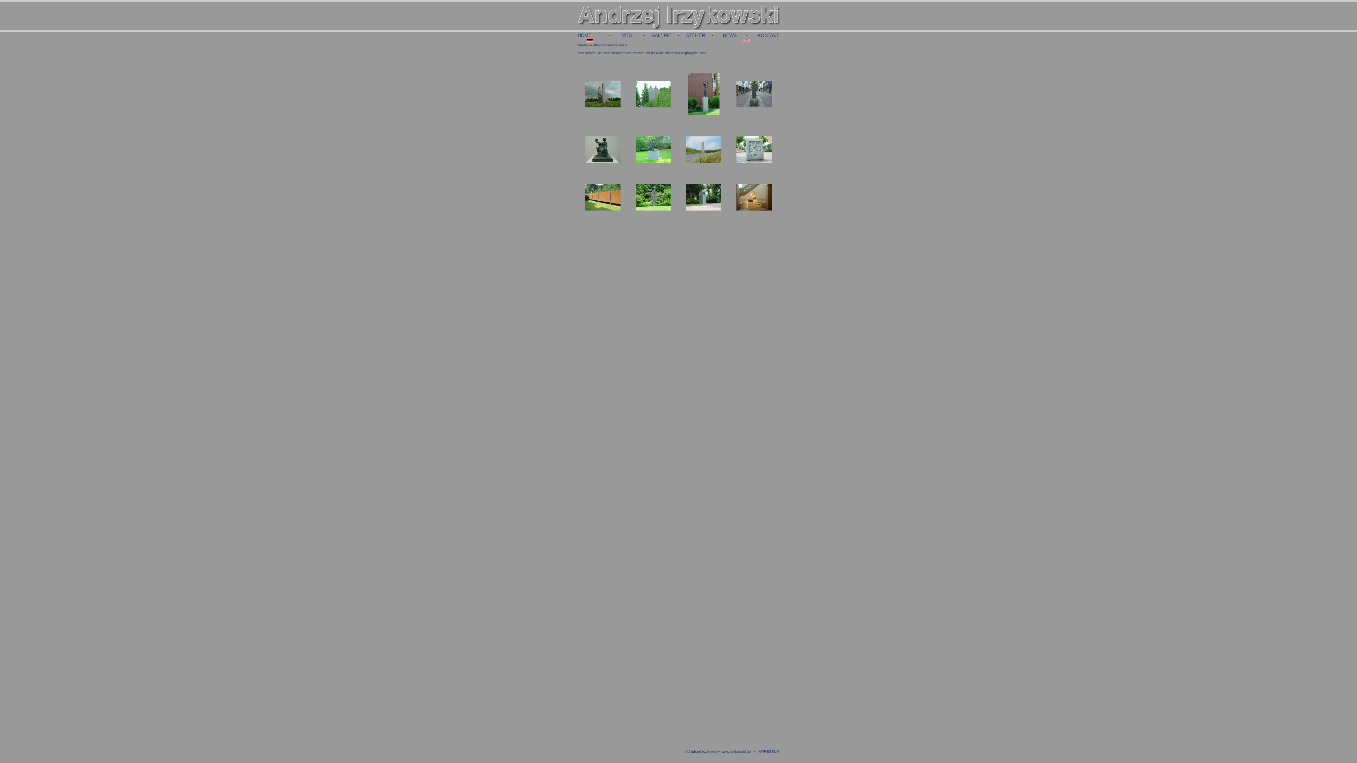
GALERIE (661, 35)
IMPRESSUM (768, 751)
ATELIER (695, 35)
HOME (585, 35)
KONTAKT (768, 35)
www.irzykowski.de (736, 751)
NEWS (730, 35)
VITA (627, 35)
